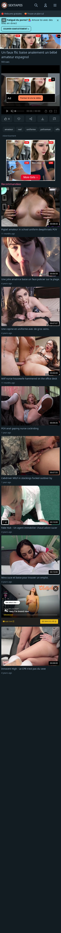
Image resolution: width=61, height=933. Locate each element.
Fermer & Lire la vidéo (30, 98)
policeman (46, 129)
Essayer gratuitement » (16, 28)
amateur (9, 129)
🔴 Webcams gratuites (11, 13)
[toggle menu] (36, 5)
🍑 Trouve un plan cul (34, 13)
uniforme (31, 129)
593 (5, 61)
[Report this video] (54, 119)
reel (20, 129)
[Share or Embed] (31, 119)
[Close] (57, 20)
